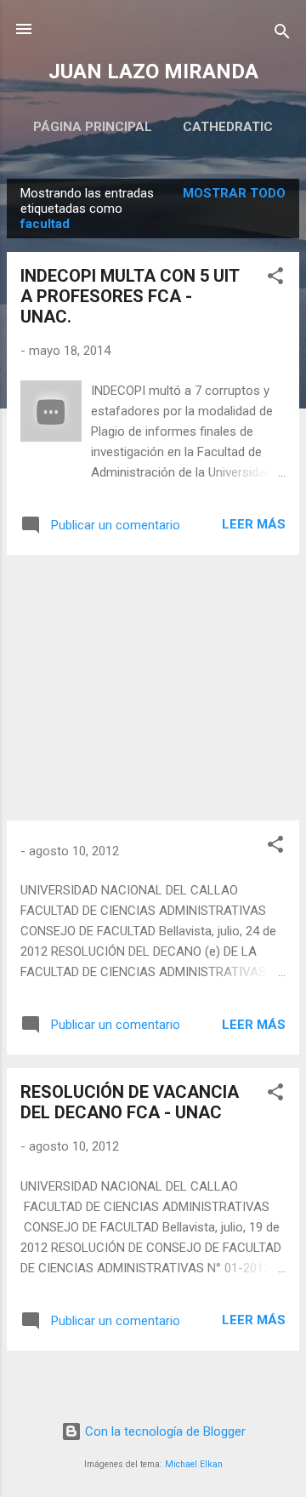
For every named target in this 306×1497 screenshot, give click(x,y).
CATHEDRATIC (228, 126)
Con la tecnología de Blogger (164, 1431)
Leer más (254, 524)
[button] (275, 279)
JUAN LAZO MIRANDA (153, 71)
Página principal (92, 126)
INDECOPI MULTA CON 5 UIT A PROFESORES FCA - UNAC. (129, 296)
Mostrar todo (234, 193)
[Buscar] (282, 34)
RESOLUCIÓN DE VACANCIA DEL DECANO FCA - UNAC (129, 1102)
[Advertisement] (153, 688)
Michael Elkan (194, 1464)
